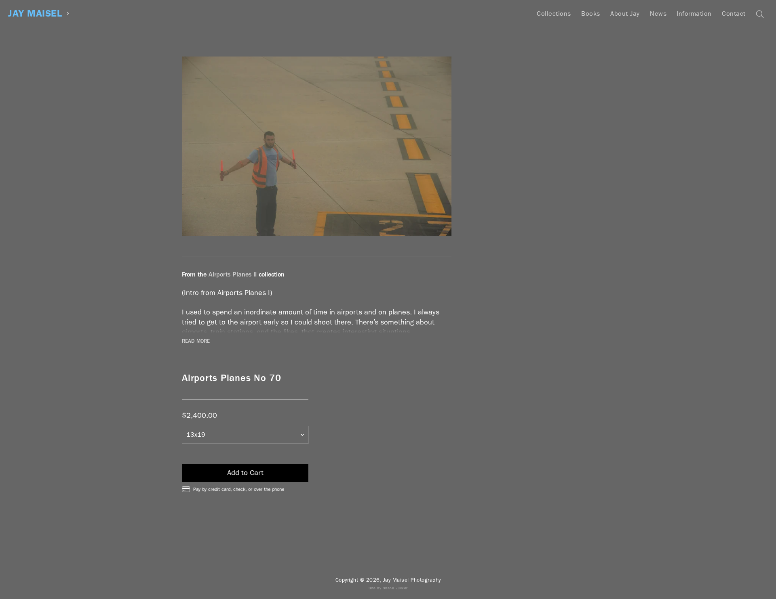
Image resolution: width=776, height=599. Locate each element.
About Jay (625, 13)
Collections (554, 13)
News (658, 13)
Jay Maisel (35, 13)
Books (590, 13)
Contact (734, 13)
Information (694, 13)
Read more (196, 341)
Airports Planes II (233, 274)
